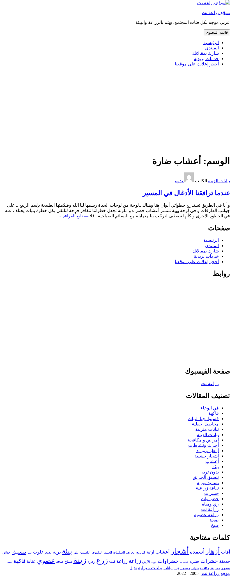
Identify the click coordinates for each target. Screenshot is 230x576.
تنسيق (19, 551)
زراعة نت (210, 509)
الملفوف (96, 552)
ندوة (179, 180)
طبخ (215, 525)
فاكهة (213, 413)
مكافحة (204, 568)
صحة (214, 520)
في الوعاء (210, 408)
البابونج (140, 552)
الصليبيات (119, 552)
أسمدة (197, 552)
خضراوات (210, 498)
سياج (68, 561)
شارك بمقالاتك (205, 53)
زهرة (91, 561)
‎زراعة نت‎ (210, 383)
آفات (225, 552)
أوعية (150, 552)
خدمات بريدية (206, 58)
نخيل (133, 568)
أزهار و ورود (207, 450)
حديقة (224, 561)
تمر (29, 552)
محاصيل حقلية (205, 424)
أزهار (213, 551)
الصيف (108, 552)
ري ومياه (210, 504)
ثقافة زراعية (207, 488)
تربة (56, 552)
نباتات (168, 568)
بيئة (215, 466)
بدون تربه (210, 472)
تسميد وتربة (208, 482)
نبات (176, 568)
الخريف (130, 552)
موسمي (185, 568)
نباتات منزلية (207, 429)
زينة (79, 559)
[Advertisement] (115, 110)
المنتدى (212, 47)
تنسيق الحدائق (206, 477)
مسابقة (215, 568)
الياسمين (85, 552)
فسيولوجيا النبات (203, 418)
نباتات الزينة (219, 180)
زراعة (135, 561)
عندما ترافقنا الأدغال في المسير (186, 193)
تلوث (38, 552)
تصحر (47, 552)
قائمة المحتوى (217, 32)
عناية (31, 561)
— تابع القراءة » (74, 215)
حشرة (194, 561)
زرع (102, 560)
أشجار (180, 551)
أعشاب (212, 461)
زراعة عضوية (206, 514)
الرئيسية (211, 42)
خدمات (184, 561)
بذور (76, 552)
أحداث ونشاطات (203, 445)
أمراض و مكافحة (203, 440)
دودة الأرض (149, 561)
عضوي (46, 560)
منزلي (195, 568)
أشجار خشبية (206, 456)
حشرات (211, 493)
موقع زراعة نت (216, 12)
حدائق (6, 552)
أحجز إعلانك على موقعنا (197, 64)
